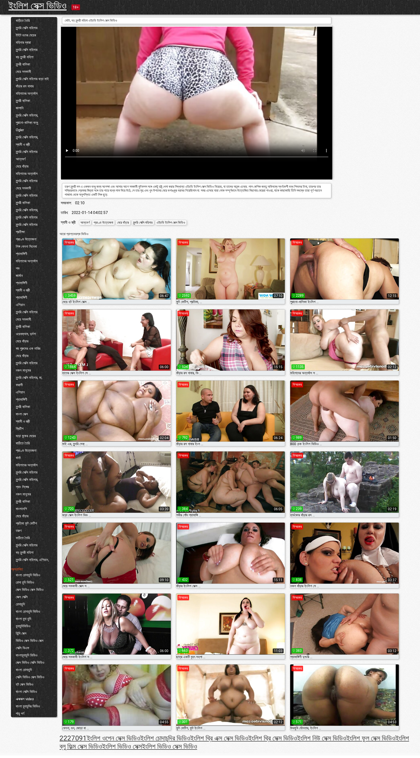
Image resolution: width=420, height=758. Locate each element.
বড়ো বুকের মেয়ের (26, 436)
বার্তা (18, 458)
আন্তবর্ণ (21, 159)
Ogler (20, 130)
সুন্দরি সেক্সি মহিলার (26, 28)
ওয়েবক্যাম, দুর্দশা (26, 334)
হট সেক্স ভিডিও (24, 684)
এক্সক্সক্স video (25, 699)
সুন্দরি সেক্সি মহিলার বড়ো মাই (32, 79)
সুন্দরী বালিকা (23, 64)
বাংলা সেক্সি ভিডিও (26, 692)
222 (65, 738)
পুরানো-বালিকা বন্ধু (27, 122)
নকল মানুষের (23, 370)
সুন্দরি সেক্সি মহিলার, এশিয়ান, (32, 560)
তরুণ (19, 530)
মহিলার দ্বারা (23, 42)
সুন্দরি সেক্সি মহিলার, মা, (29, 377)
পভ (17, 268)
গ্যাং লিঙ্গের (22, 487)
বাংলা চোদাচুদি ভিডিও (28, 575)
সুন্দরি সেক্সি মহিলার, (27, 115)
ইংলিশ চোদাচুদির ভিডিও (165, 738)
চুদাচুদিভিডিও (23, 626)
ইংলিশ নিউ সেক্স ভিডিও (321, 738)
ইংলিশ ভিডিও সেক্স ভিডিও (169, 746)
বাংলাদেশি (21, 509)
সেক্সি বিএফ (22, 648)
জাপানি (20, 108)
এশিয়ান (20, 305)
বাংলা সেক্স (22, 414)
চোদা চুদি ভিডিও (25, 582)
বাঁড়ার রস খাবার (25, 86)
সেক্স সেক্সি (22, 597)
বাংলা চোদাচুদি (24, 670)
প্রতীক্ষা (20, 232)
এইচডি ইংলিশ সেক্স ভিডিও (171, 222)
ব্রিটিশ (20, 428)
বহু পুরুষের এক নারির (28, 348)
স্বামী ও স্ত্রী (23, 144)
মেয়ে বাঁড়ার (22, 166)
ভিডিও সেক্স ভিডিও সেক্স (30, 641)
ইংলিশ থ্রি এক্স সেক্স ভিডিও (219, 738)
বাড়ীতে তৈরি (23, 20)
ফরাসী (19, 385)
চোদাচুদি (20, 604)
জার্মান (19, 275)
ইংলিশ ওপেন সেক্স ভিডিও (113, 738)
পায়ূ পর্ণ (20, 713)
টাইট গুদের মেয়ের (26, 35)
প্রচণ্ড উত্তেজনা (26, 239)
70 (75, 738)
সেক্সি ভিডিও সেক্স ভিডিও (30, 677)
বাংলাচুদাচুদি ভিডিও (26, 655)
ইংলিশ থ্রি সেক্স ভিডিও (272, 738)
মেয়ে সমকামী (23, 71)
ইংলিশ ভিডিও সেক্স (122, 746)
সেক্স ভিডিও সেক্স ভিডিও (30, 590)
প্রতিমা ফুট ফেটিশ (26, 523)
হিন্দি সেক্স (21, 633)
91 (83, 738)
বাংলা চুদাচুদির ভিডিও (28, 706)
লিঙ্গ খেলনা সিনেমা (26, 246)
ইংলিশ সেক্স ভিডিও (38, 5)
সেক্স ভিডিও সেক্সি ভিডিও (30, 662)
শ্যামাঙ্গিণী (21, 254)
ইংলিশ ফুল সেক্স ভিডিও (370, 738)
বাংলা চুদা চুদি (23, 619)
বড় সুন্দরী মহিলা (25, 57)
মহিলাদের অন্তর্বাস (27, 93)
